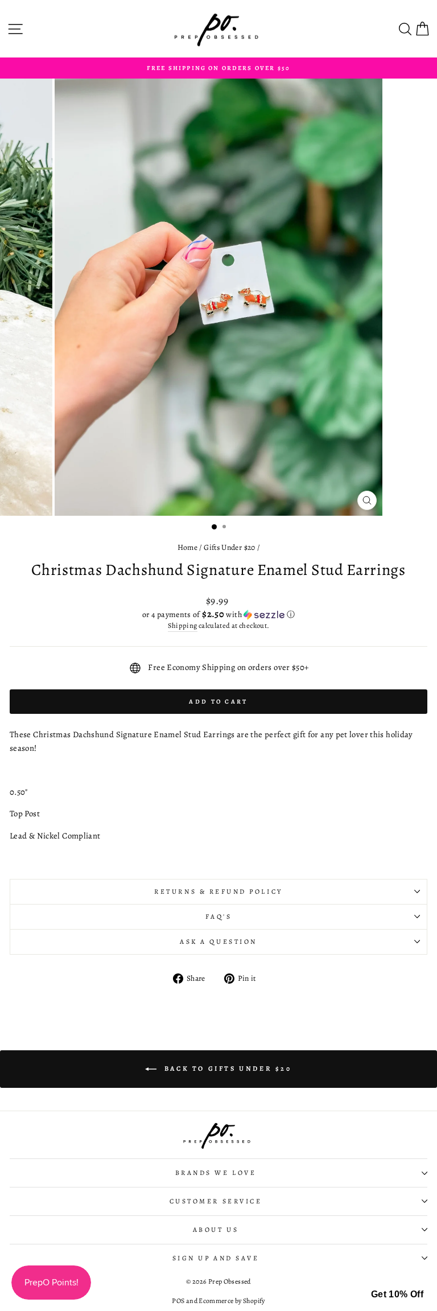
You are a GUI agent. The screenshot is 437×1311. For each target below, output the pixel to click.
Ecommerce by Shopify (232, 1300)
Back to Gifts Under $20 (226, 1068)
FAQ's (218, 916)
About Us (215, 1229)
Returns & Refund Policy (218, 891)
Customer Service (216, 1201)
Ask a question (218, 941)
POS (178, 1300)
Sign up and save (215, 1258)
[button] (218, 614)
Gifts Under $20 (229, 547)
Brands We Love (215, 1172)
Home (187, 547)
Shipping (182, 625)
